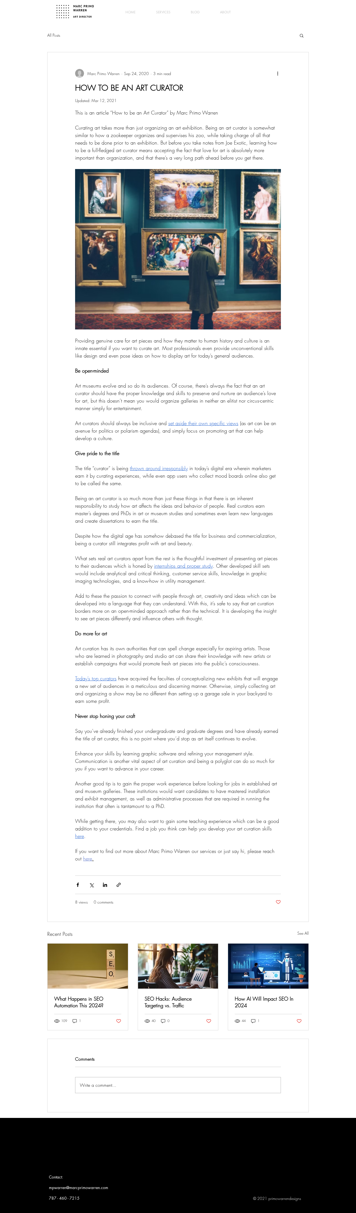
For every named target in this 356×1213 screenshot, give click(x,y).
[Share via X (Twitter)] (91, 884)
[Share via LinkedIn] (105, 884)
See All (303, 933)
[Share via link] (118, 884)
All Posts (53, 35)
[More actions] (277, 73)
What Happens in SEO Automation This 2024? (78, 1002)
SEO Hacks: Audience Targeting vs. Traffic (168, 1002)
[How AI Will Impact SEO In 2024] (268, 966)
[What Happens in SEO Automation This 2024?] (88, 966)
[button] (301, 35)
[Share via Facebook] (77, 884)
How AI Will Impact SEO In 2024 (264, 1002)
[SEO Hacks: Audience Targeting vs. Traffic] (178, 966)
